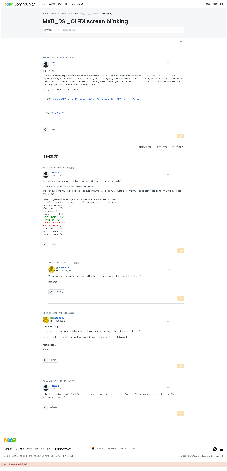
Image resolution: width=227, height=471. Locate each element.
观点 (60, 4)
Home (46, 13)
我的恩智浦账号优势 (62, 448)
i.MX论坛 (55, 13)
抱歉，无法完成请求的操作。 (16, 464)
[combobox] (120, 30)
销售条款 (22, 456)
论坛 (44, 4)
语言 (208, 4)
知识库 (52, 4)
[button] (168, 64)
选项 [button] (180, 41)
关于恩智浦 (9, 448)
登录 (222, 4)
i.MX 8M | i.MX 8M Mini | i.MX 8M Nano (124, 99)
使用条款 (15, 456)
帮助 (215, 4)
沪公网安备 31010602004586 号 (107, 449)
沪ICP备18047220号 (127, 448)
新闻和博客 (39, 448)
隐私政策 (7, 456)
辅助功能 (54, 456)
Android (56, 99)
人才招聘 (20, 448)
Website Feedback (65, 456)
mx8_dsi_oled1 (58, 112)
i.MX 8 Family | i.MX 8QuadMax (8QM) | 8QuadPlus (84, 99)
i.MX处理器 (67, 13)
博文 (67, 4)
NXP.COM (77, 4)
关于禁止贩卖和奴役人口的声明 (38, 456)
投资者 (29, 448)
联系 (49, 448)
